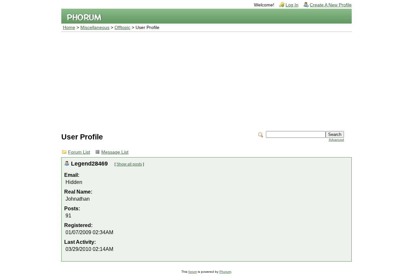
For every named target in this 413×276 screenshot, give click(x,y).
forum (192, 271)
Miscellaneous (94, 27)
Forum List (79, 152)
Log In (292, 5)
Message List (114, 152)
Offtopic (122, 27)
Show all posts (129, 164)
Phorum (225, 271)
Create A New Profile (331, 5)
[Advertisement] (206, 80)
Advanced (336, 139)
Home (69, 27)
